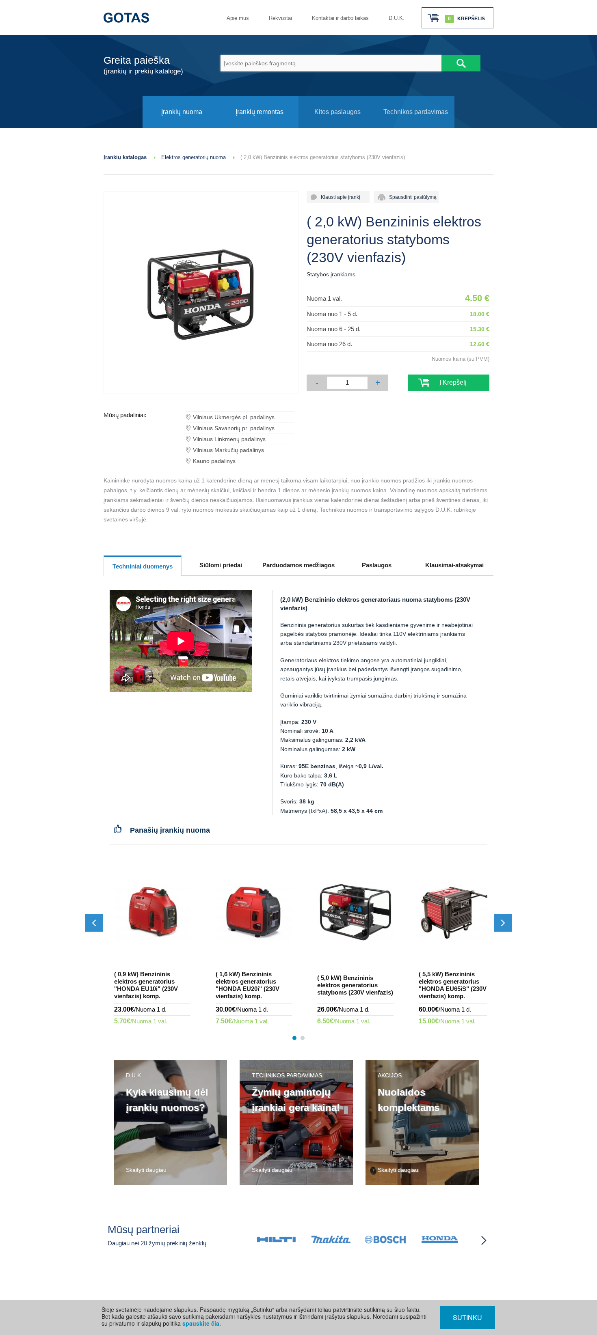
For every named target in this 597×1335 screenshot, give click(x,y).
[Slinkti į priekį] (503, 923)
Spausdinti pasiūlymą (410, 197)
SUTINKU (467, 1317)
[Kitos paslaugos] (337, 126)
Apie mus (238, 18)
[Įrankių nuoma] (182, 126)
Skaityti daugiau (146, 1170)
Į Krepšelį (449, 382)
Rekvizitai (280, 18)
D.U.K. (396, 18)
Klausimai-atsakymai (454, 565)
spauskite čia (200, 1323)
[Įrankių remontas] (259, 126)
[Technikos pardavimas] (415, 126)
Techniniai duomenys (142, 566)
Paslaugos (377, 565)
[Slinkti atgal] (94, 923)
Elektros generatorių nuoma (193, 157)
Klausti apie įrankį (338, 197)
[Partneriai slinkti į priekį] (483, 1240)
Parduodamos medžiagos (298, 565)
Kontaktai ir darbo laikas (340, 18)
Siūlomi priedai (220, 565)
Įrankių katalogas (125, 157)
